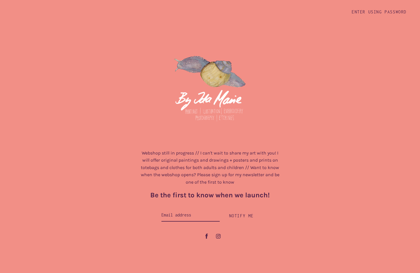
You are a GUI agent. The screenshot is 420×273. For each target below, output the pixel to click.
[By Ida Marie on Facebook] (206, 236)
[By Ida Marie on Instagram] (218, 236)
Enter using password (379, 11)
